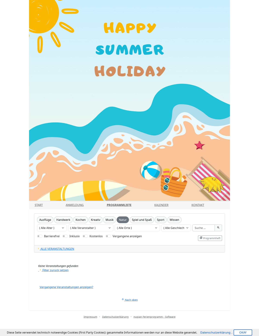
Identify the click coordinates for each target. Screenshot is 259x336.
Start (39, 205)
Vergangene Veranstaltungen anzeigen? (66, 287)
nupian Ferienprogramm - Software (154, 316)
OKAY (242, 332)
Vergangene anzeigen (127, 236)
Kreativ (95, 220)
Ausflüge (45, 220)
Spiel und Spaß (142, 220)
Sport (160, 220)
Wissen (174, 220)
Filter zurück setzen (54, 270)
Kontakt (198, 205)
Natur (123, 220)
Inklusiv (74, 236)
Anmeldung (75, 205)
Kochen (81, 220)
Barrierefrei (52, 236)
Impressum (90, 316)
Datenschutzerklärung (115, 316)
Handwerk (63, 220)
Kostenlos (96, 236)
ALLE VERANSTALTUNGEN (55, 249)
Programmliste (119, 205)
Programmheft (210, 238)
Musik (110, 220)
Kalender (161, 205)
